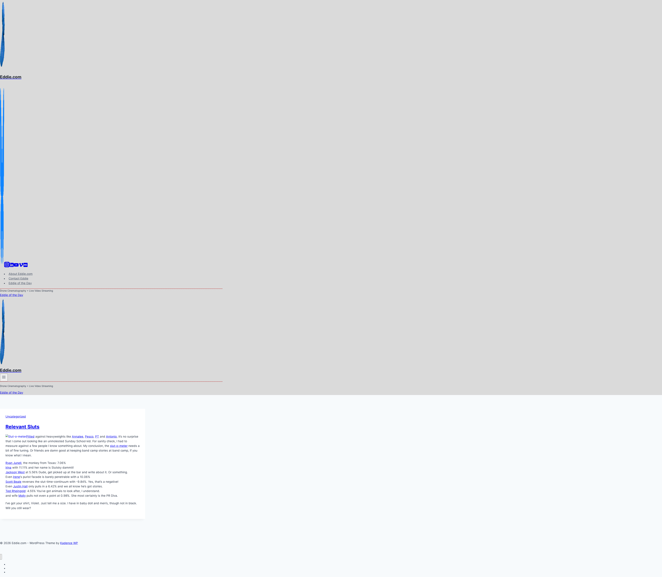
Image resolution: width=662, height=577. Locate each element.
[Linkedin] (12, 266)
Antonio (111, 436)
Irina (8, 467)
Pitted (30, 436)
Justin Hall (20, 486)
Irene (16, 477)
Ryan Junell (13, 463)
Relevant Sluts (22, 427)
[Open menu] (4, 377)
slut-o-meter (119, 446)
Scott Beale (13, 481)
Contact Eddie (18, 278)
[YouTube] (16, 266)
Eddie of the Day (20, 283)
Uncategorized (16, 416)
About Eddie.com (21, 274)
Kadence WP (69, 543)
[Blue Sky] (2, 266)
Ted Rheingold (16, 491)
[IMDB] (25, 266)
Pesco (89, 436)
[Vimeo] (21, 266)
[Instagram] (7, 266)
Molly (22, 495)
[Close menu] (1, 557)
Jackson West (15, 472)
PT (97, 436)
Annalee (77, 436)
